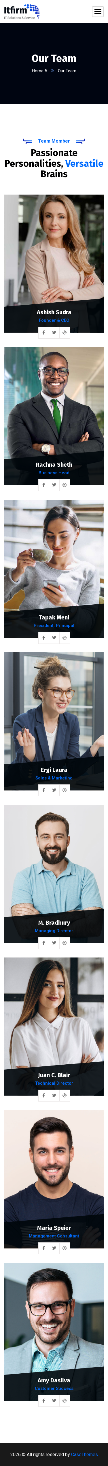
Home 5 (39, 70)
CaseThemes (84, 1454)
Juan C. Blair (54, 1075)
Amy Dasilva (54, 1380)
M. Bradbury (54, 922)
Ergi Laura (54, 769)
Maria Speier (54, 1227)
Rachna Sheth (54, 464)
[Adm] (21, 11)
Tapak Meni (54, 617)
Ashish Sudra (54, 312)
